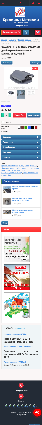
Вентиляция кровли (24, 40)
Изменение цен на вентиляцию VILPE (18, 346)
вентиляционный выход (11, 173)
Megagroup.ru (21, 414)
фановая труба (19, 170)
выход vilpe (24, 166)
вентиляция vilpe (13, 168)
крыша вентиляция (9, 166)
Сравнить (8, 122)
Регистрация (33, 3)
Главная (4, 40)
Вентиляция (12, 40)
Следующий (35, 63)
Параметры (8, 142)
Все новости (20, 328)
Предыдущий (7, 63)
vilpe (3, 168)
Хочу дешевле (34, 115)
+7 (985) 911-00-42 (20, 26)
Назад (5, 223)
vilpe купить (6, 170)
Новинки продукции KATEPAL (15, 334)
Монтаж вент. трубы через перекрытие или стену (22, 199)
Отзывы (6, 157)
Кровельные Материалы (21, 20)
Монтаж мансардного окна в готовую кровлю (22, 211)
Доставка (7, 152)
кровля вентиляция (30, 168)
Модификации (9, 147)
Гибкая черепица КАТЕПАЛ (15, 362)
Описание (7, 137)
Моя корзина (38, 31)
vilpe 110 (33, 166)
